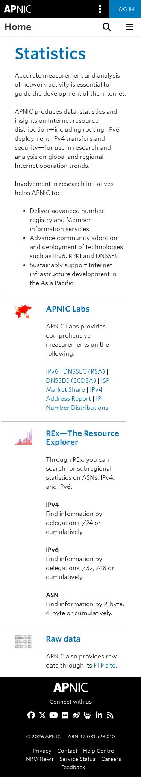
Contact (67, 750)
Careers (111, 759)
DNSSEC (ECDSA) (71, 380)
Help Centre (98, 750)
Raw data (63, 638)
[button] (106, 27)
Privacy (42, 750)
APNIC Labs (68, 308)
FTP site (104, 665)
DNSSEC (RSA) (84, 371)
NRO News (40, 759)
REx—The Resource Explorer (82, 437)
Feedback (73, 767)
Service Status (77, 759)
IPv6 (52, 371)
